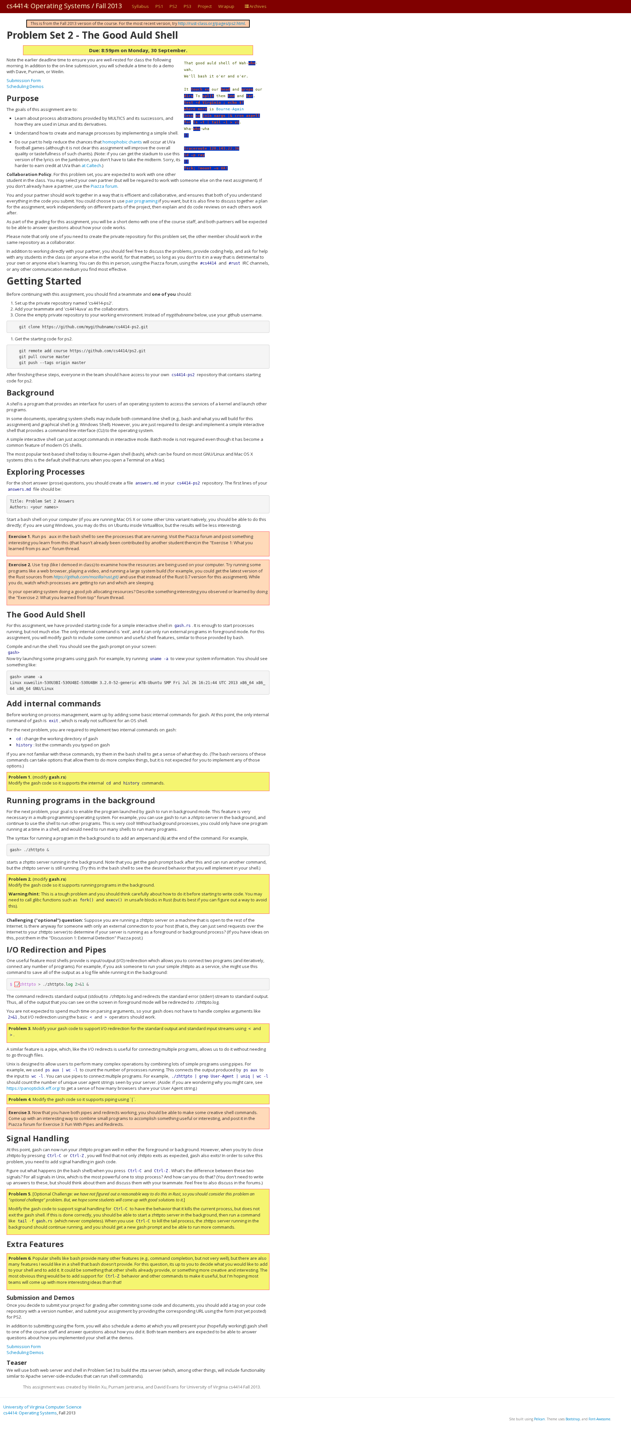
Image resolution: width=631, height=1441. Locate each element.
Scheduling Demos (25, 86)
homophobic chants (122, 142)
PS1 (159, 6)
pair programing (141, 201)
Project (205, 6)
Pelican (539, 1419)
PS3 (187, 6)
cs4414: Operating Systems (30, 1413)
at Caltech (91, 165)
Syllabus (140, 6)
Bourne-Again (230, 109)
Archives (258, 6)
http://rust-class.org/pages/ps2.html (211, 23)
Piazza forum (104, 186)
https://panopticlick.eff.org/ (33, 1088)
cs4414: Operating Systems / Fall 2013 (64, 5)
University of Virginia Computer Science (42, 1407)
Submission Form (24, 80)
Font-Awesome (599, 1419)
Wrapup (226, 6)
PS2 (173, 6)
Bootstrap (573, 1419)
